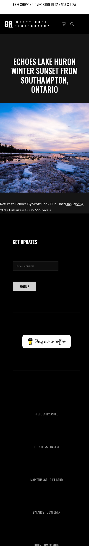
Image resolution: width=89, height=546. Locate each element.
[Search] (72, 24)
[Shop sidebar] (64, 24)
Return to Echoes (13, 204)
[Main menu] (80, 24)
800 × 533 (33, 210)
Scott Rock (41, 204)
